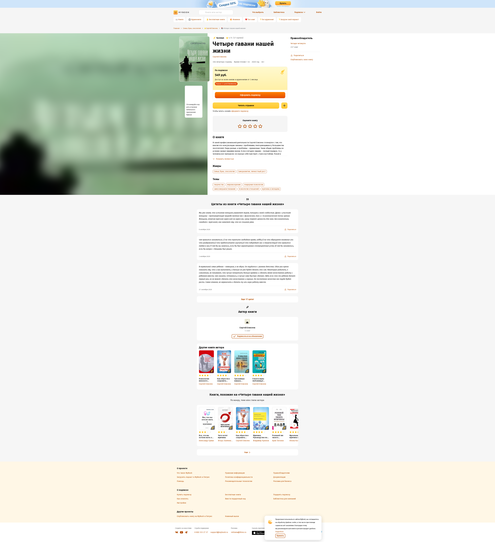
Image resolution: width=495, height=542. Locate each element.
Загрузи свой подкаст (289, 19)
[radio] (240, 126)
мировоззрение (234, 185)
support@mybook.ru (219, 532)
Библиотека (279, 12)
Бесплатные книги (217, 19)
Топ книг (251, 19)
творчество (219, 185)
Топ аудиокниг (268, 19)
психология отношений (249, 189)
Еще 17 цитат (247, 299)
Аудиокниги (196, 19)
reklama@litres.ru (238, 532)
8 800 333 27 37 (201, 532)
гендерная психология (253, 185)
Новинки (236, 19)
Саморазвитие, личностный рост (252, 171)
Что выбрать (258, 12)
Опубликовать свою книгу (302, 60)
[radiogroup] (250, 126)
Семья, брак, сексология (224, 171)
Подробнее (279, 532)
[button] (294, 425)
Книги (180, 19)
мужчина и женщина (270, 189)
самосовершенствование (225, 189)
